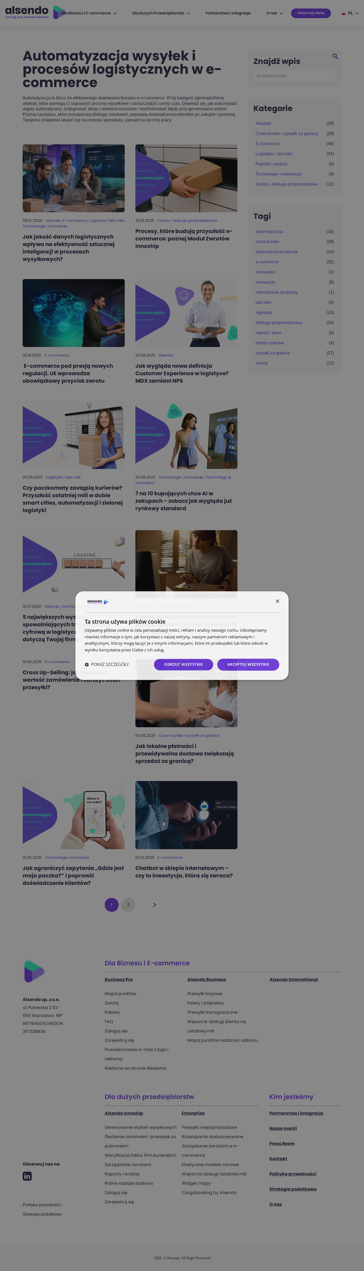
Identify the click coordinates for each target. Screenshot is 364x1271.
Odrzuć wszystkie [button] (183, 664)
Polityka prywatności (185, 650)
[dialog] (182, 635)
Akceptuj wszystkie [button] (248, 664)
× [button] (277, 601)
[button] (107, 665)
